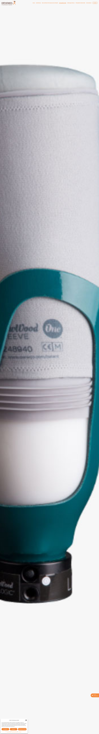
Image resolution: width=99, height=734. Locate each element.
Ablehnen (13, 729)
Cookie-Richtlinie (9, 731)
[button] (26, 720)
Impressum (19, 731)
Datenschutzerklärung (15, 731)
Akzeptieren (5, 729)
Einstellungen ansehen (22, 729)
